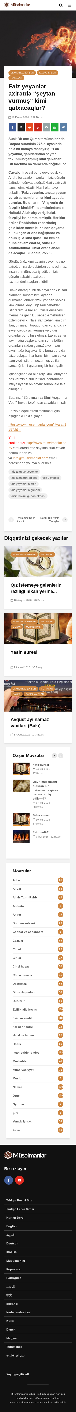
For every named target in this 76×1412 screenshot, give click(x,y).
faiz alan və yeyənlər (24, 471)
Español (12, 1303)
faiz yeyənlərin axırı (24, 483)
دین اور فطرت (15, 1355)
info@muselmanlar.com (30, 458)
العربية (10, 1234)
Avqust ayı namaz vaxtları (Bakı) (30, 722)
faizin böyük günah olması (28, 496)
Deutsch (12, 1243)
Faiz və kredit (47, 73)
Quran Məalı (33, 627)
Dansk (10, 1329)
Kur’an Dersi (15, 1217)
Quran (16, 627)
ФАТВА (11, 1252)
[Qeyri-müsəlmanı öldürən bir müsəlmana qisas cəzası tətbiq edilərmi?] (21, 785)
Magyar (11, 1338)
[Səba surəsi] (21, 819)
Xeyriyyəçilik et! (17, 1374)
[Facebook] (8, 1180)
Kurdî (10, 1321)
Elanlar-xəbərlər (22, 73)
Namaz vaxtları (35, 694)
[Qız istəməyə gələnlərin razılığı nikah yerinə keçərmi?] (38, 561)
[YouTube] (19, 1180)
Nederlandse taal (18, 1312)
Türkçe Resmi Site (19, 1200)
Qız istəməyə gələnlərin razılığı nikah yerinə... (36, 588)
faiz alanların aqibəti (24, 477)
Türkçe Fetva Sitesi (20, 1209)
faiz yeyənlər (50, 477)
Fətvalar (16, 78)
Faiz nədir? (41, 832)
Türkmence (14, 1346)
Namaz (16, 694)
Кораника (13, 1269)
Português (13, 1278)
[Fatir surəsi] (21, 768)
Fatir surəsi (41, 764)
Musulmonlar (15, 1260)
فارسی (10, 1286)
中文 (9, 1295)
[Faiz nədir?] (21, 836)
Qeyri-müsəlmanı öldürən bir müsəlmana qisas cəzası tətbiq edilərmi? (45, 790)
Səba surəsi (41, 815)
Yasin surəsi (24, 652)
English (11, 1226)
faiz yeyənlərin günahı (25, 490)
